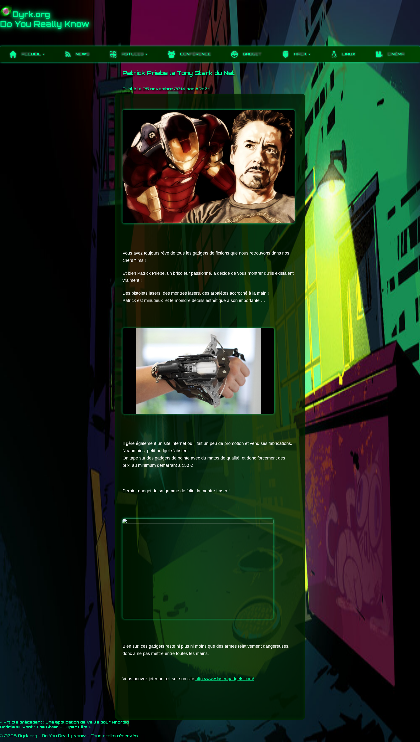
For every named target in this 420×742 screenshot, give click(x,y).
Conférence (195, 54)
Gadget (252, 54)
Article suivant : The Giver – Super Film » (45, 726)
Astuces (133, 54)
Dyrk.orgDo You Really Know (44, 19)
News (82, 54)
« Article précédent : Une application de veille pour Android (64, 722)
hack (300, 54)
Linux (348, 54)
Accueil (31, 54)
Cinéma (395, 54)
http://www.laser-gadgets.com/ (224, 678)
